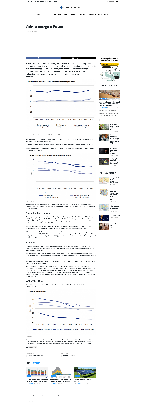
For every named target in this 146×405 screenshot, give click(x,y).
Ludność (39, 15)
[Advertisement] (73, 43)
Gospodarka (47, 15)
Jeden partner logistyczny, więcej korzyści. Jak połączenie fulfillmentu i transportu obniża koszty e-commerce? (109, 103)
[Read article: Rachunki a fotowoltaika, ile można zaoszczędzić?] (85, 372)
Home (27, 21)
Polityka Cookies (36, 1)
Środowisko (83, 15)
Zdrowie (66, 15)
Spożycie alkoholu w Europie (115, 224)
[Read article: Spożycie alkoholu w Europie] (104, 226)
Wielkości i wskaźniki (103, 15)
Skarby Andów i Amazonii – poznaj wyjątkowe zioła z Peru (114, 127)
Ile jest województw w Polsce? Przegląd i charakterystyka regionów (115, 207)
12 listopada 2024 (87, 383)
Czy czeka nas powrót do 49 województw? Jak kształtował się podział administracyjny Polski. (114, 194)
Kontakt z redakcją (53, 1)
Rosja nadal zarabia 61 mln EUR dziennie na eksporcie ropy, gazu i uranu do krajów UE (60, 380)
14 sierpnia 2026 (114, 131)
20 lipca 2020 (113, 201)
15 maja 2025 (37, 383)
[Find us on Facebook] (119, 401)
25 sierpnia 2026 (111, 107)
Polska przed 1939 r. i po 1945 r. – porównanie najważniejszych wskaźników (115, 181)
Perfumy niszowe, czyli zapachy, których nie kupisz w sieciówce (115, 151)
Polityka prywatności (44, 1)
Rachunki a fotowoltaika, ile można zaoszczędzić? (82, 380)
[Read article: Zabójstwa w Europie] (104, 218)
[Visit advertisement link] (109, 69)
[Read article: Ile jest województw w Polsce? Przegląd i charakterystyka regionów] (104, 207)
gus (35, 347)
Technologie (74, 15)
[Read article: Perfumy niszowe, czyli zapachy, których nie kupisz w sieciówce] (104, 151)
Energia (31, 21)
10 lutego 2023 (113, 186)
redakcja (31, 383)
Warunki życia (58, 15)
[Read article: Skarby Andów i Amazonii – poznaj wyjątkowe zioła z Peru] (104, 127)
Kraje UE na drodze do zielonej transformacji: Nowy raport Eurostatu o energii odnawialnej (37, 380)
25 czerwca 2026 (114, 155)
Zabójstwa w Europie (115, 215)
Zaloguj (118, 1)
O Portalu (30, 1)
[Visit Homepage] (73, 7)
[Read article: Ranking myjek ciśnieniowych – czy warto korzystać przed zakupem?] (104, 161)
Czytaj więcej (105, 120)
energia (31, 347)
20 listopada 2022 (114, 227)
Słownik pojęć (92, 15)
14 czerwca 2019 (29, 31)
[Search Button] (119, 7)
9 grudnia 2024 (113, 211)
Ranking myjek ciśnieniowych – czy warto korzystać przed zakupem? (115, 161)
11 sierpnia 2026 (114, 144)
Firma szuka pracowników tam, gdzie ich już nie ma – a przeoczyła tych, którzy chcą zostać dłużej (115, 139)
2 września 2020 (114, 217)
